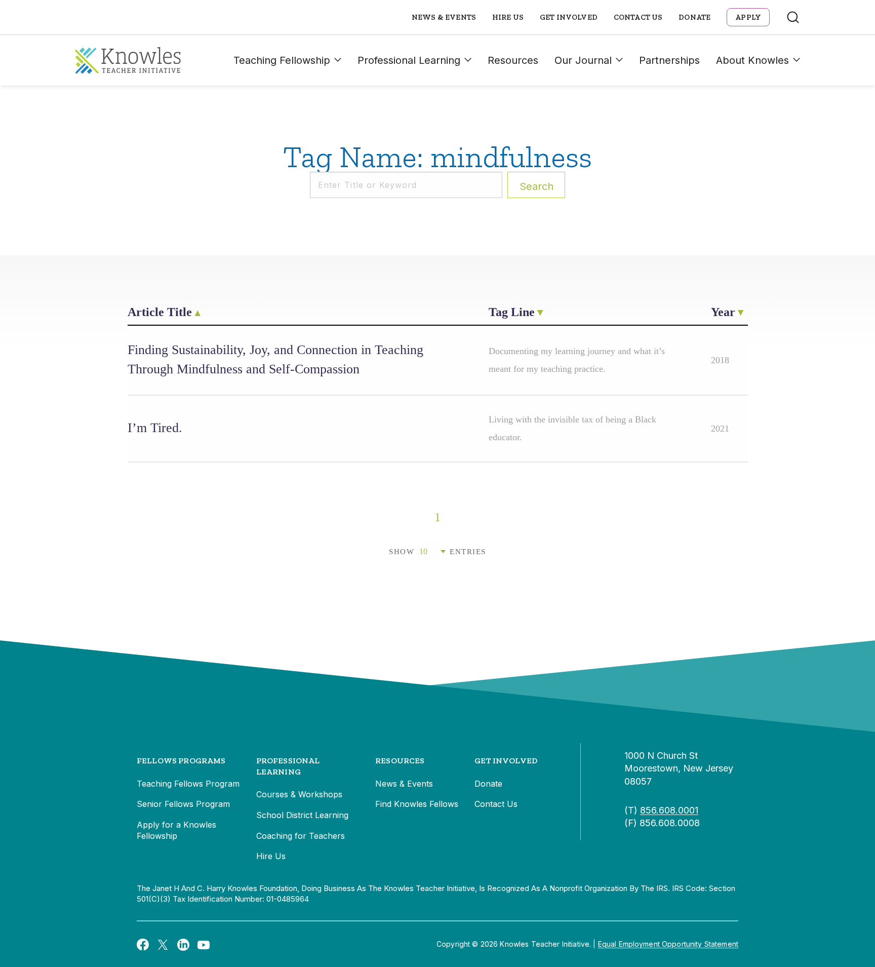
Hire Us (508, 17)
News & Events (444, 17)
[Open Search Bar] (793, 17)
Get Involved (569, 17)
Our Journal (583, 60)
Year (723, 312)
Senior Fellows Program (183, 804)
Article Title (160, 312)
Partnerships (669, 60)
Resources (513, 60)
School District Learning (302, 815)
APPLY (748, 17)
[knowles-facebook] (143, 944)
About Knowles (752, 60)
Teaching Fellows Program (188, 784)
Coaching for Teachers (300, 836)
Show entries (437, 552)
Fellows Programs (181, 760)
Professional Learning (408, 60)
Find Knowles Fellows (416, 804)
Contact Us (638, 17)
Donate (694, 17)
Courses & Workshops (299, 794)
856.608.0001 (669, 810)
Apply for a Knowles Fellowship (176, 830)
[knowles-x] (163, 944)
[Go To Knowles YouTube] (203, 944)
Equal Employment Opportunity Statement (668, 944)
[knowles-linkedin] (183, 944)
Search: (536, 186)
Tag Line (512, 312)
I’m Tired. (155, 427)
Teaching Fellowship (281, 60)
